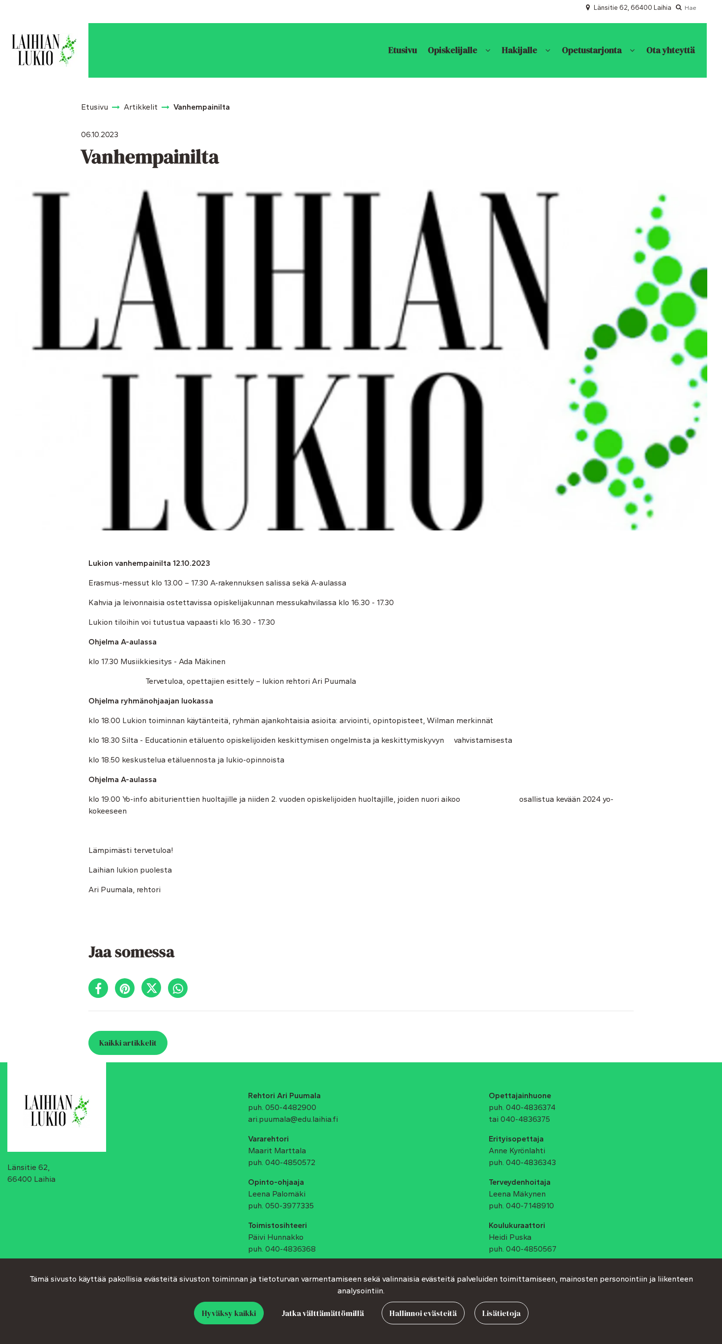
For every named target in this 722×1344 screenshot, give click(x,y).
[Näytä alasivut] (488, 50)
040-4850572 (290, 1162)
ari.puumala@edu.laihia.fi (293, 1119)
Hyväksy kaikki (229, 1313)
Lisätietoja (501, 1313)
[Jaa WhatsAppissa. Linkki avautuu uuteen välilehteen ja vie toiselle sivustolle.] (180, 990)
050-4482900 (290, 1107)
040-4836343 (531, 1162)
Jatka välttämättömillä (322, 1313)
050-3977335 (289, 1205)
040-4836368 (290, 1249)
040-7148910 (530, 1205)
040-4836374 (530, 1107)
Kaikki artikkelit (128, 1042)
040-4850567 (531, 1249)
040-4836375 (525, 1119)
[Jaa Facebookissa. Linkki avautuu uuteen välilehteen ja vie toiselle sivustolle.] (101, 990)
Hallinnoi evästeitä (423, 1313)
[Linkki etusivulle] (44, 50)
